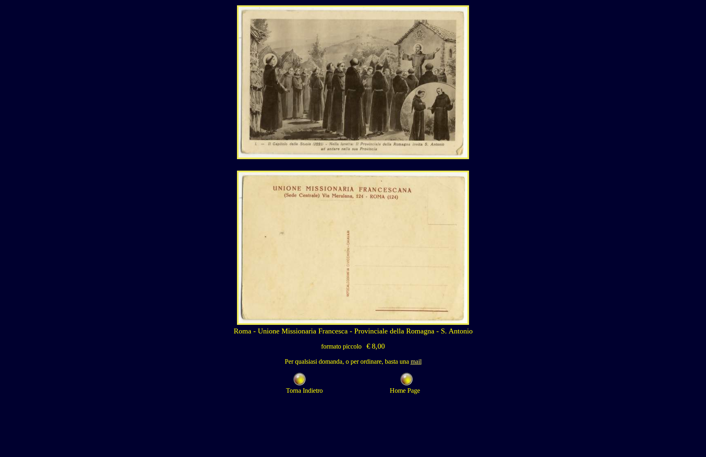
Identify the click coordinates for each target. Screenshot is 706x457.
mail (416, 361)
